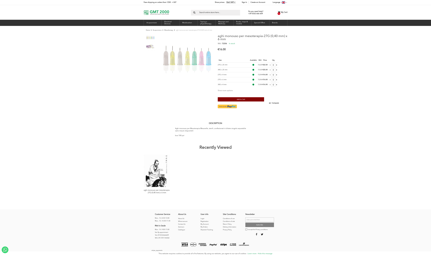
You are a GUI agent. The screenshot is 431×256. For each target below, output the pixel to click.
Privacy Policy (227, 230)
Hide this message (265, 254)
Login (202, 218)
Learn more (252, 254)
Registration (205, 221)
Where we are (182, 221)
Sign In (244, 2)
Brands (275, 23)
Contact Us (181, 224)
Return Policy (227, 224)
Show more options (225, 91)
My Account (205, 224)
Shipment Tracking (207, 230)
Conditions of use (229, 218)
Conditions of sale (229, 221)
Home (148, 30)
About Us (181, 218)
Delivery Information (229, 227)
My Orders (204, 227)
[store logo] (156, 12)
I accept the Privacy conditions (258, 229)
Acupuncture (157, 30)
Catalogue (181, 230)
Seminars (181, 227)
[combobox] (215, 12)
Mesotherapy (168, 30)
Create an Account (258, 2)
